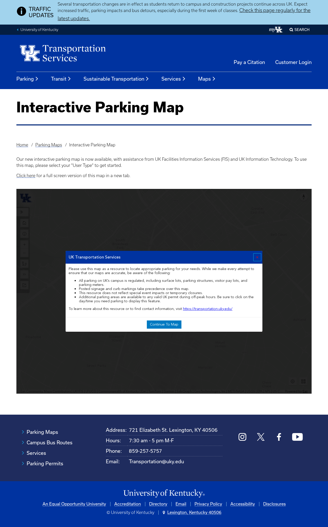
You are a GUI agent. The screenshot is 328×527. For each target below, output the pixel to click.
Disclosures (274, 504)
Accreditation (127, 504)
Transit (58, 79)
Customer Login (293, 62)
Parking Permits (45, 463)
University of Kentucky (39, 30)
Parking (25, 79)
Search (302, 30)
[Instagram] (242, 437)
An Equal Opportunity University (74, 504)
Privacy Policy (208, 504)
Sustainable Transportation (114, 79)
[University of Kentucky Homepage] (164, 493)
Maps (204, 79)
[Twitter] (260, 437)
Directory (158, 504)
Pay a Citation (249, 62)
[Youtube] (297, 437)
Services (171, 79)
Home (22, 145)
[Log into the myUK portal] (276, 30)
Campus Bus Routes (50, 442)
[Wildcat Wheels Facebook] (279, 437)
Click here (25, 175)
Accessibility (242, 504)
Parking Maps (48, 145)
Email (181, 504)
